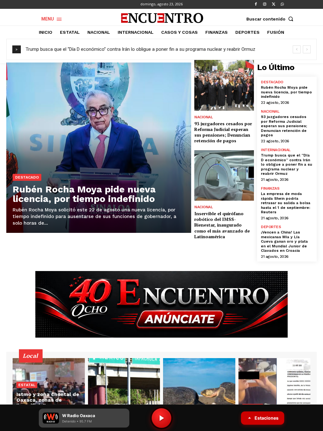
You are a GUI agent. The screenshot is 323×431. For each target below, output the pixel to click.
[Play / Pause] (161, 418)
